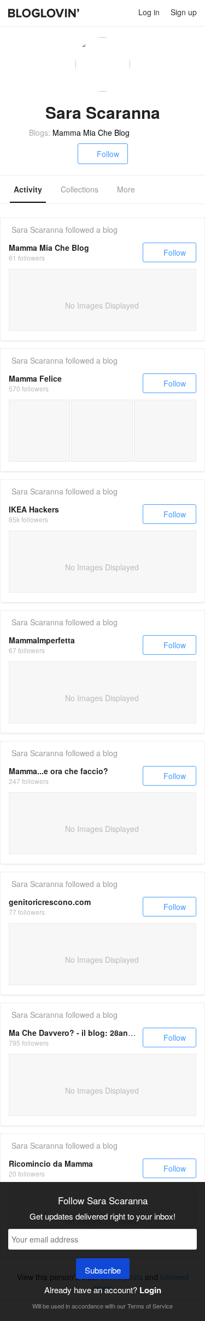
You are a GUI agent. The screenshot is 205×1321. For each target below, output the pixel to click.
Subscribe (103, 1270)
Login (150, 1290)
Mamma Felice (35, 378)
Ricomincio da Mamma (51, 1163)
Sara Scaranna (37, 229)
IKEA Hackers (34, 509)
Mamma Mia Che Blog (91, 132)
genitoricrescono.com (50, 901)
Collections (79, 189)
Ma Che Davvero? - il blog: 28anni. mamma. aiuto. (101, 1032)
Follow (108, 153)
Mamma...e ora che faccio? (58, 770)
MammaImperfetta (42, 640)
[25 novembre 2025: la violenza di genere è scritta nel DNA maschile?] (39, 431)
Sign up (184, 12)
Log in (149, 12)
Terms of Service (150, 1305)
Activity (28, 189)
